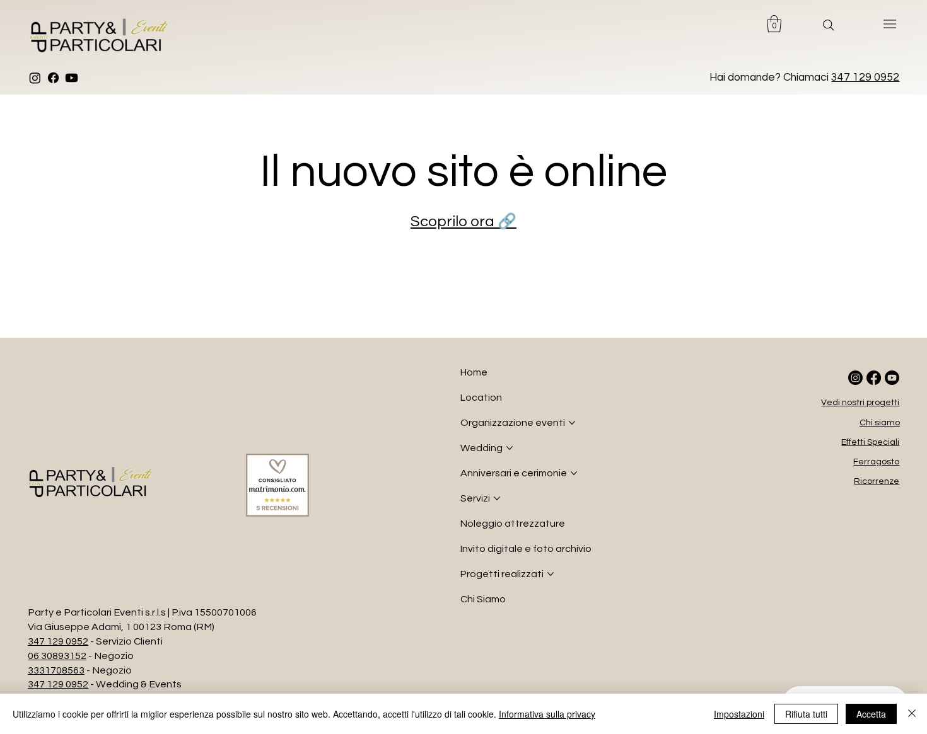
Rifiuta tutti (806, 714)
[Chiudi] (911, 714)
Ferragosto (876, 461)
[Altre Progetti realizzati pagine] (550, 574)
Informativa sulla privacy (547, 714)
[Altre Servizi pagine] (497, 498)
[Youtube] (71, 78)
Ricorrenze (876, 481)
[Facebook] (53, 78)
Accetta (871, 714)
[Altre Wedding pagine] (509, 448)
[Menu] (890, 23)
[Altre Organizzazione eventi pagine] (572, 423)
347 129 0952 (865, 77)
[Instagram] (35, 78)
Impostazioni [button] (739, 714)
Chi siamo (880, 422)
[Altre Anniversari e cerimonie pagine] (574, 473)
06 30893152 (57, 656)
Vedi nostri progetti (860, 402)
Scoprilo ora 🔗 (463, 221)
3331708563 (56, 670)
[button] (774, 23)
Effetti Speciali (870, 442)
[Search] (828, 25)
